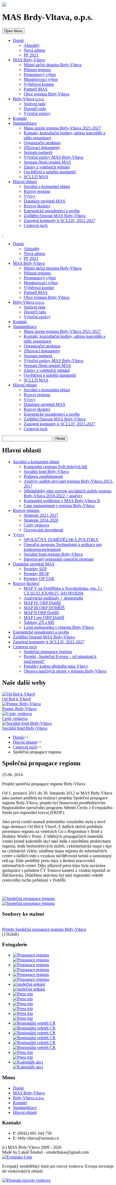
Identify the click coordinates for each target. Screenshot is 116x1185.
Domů (18, 40)
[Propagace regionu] (31, 955)
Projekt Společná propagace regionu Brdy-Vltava (44, 929)
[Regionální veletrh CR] (34, 1023)
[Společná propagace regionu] (28, 898)
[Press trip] (23, 994)
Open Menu (13, 31)
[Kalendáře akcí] (28, 1062)
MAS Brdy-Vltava (29, 60)
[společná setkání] (29, 984)
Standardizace (25, 123)
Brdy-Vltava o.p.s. (29, 99)
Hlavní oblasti (25, 181)
